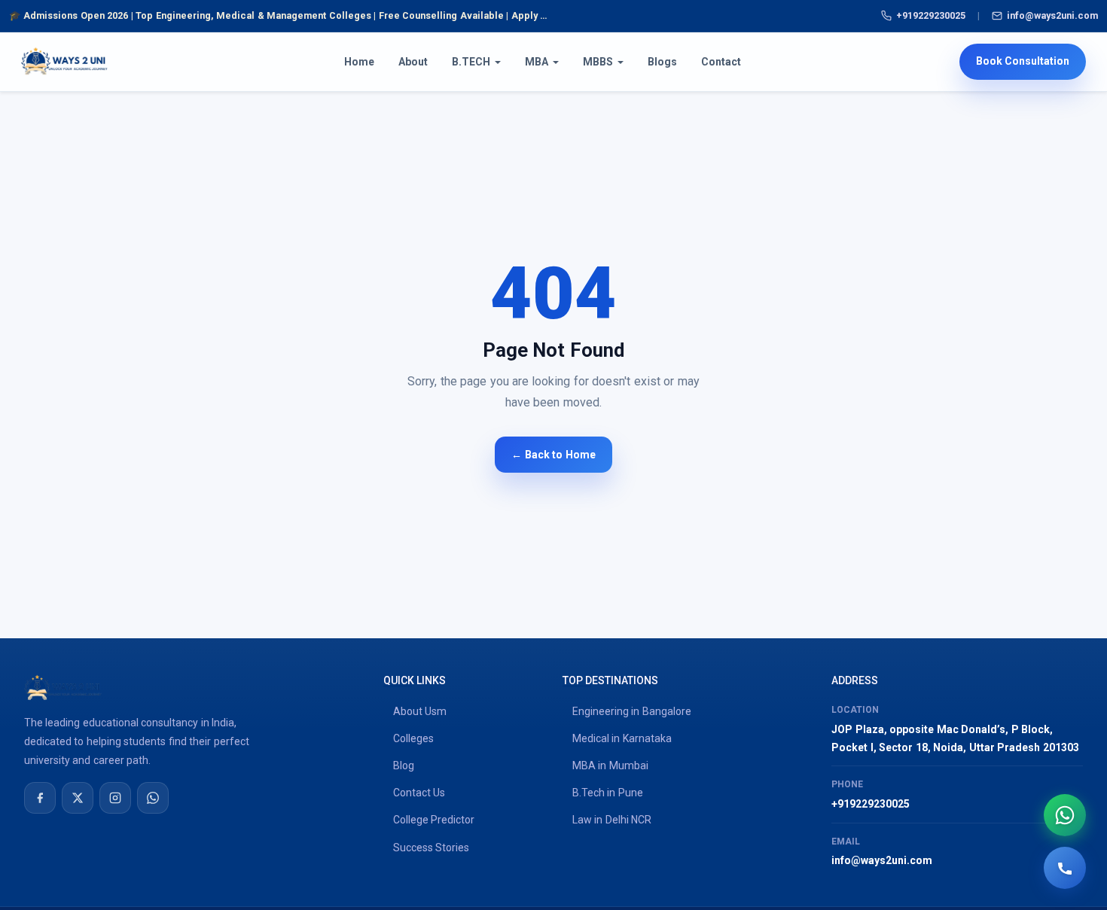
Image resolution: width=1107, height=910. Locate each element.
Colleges (413, 738)
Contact (721, 62)
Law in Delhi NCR (611, 820)
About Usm (420, 711)
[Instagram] (115, 798)
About (413, 62)
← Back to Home (553, 455)
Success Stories (431, 848)
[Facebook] (40, 798)
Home (359, 62)
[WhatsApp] (153, 798)
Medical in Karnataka (622, 738)
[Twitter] (77, 798)
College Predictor (433, 820)
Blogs (662, 62)
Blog (403, 765)
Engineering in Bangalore (631, 711)
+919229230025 (930, 15)
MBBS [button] (598, 62)
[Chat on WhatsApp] (1065, 815)
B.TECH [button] (471, 62)
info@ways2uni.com (1052, 15)
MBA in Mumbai (610, 765)
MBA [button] (536, 62)
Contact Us (419, 793)
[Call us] (1065, 868)
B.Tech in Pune (607, 793)
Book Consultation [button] (1022, 62)
